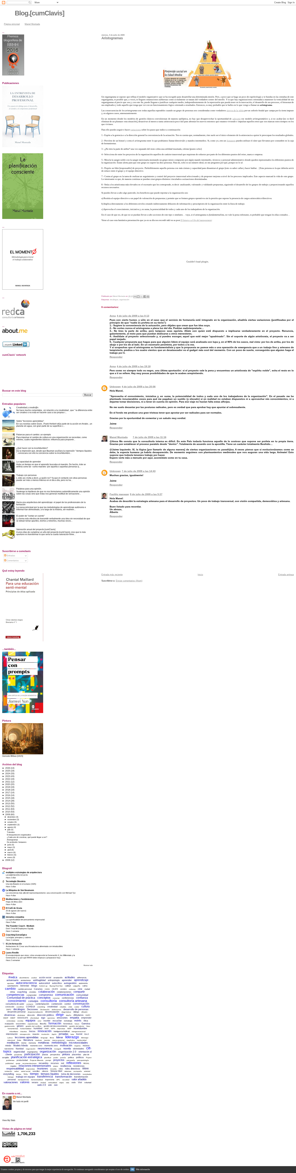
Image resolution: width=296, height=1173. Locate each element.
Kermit (79, 1034)
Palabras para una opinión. (29, 489)
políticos (80, 1057)
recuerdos (43, 1063)
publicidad (9, 1063)
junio (9, 845)
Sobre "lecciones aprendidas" (30, 421)
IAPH (53, 1029)
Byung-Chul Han (56, 986)
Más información (143, 1169)
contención (56, 1004)
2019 (8, 787)
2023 (8, 776)
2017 (8, 792)
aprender (67, 980)
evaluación (9, 1024)
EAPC (88, 1015)
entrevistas (11, 1021)
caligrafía (76, 986)
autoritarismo (12, 986)
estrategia (68, 1021)
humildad (38, 1028)
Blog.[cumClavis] (39, 13)
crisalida (63, 1007)
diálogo (76, 1012)
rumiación (8, 1071)
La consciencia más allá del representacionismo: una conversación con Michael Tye (41, 893)
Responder (116, 357)
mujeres (77, 1046)
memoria (32, 1043)
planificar (47, 1057)
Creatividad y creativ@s (27, 407)
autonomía (83, 983)
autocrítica (57, 983)
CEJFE (55, 989)
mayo (10, 847)
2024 (8, 773)
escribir (47, 1021)
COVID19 (30, 1007)
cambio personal (25, 989)
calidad (68, 986)
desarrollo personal (16, 1012)
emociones (62, 1017)
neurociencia (45, 1048)
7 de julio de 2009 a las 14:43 (139, 471)
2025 (8, 771)
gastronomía (10, 1026)
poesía (63, 1057)
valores (24, 1082)
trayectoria (49, 1080)
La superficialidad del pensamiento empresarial (25, 920)
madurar (38, 1040)
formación (54, 1023)
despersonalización (35, 1012)
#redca (12, 977)
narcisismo (9, 1049)
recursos (55, 1063)
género (20, 1026)
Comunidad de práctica (21, 997)
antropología (54, 980)
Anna (113, 315)
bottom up (43, 986)
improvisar (61, 1029)
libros (52, 1038)
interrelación (12, 1034)
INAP (69, 1029)
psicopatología (83, 1060)
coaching (22, 991)
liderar (59, 1037)
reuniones (42, 1068)
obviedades (78, 1049)
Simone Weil (56, 1071)
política (71, 1057)
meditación (13, 1042)
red (62, 1063)
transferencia (45, 1076)
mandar (47, 1040)
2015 (8, 798)
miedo (8, 1045)
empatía (74, 1017)
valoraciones (11, 1082)
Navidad (20, 1049)
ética (86, 1021)
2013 (8, 803)
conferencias (68, 998)
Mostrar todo (88, 965)
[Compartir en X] (141, 296)
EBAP (5, 1018)
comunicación (64, 994)
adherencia (81, 978)
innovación (44, 1031)
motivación (66, 1045)
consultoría (49, 1001)
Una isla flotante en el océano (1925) (21, 884)
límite (19, 1040)
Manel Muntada (32, 24)
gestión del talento (76, 1026)
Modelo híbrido (20, 1045)
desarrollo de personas (75, 1009)
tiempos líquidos (50, 1073)
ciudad (87, 989)
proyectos (58, 1059)
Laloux (10, 1038)
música (86, 1045)
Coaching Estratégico (16, 935)
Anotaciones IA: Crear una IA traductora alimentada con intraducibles (34, 946)
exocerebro (21, 1024)
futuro (77, 1024)
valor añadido (79, 1079)
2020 (8, 784)
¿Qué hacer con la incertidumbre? (32, 448)
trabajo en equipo (25, 1076)
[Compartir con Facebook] (144, 296)
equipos (30, 1020)
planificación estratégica (26, 1057)
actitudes (70, 977)
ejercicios (51, 1018)
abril (9, 850)
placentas (76, 1054)
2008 (8, 860)
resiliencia (65, 1065)
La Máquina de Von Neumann (20, 890)
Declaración (45, 1009)
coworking (41, 1007)
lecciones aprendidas (27, 1037)
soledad (87, 1071)
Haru (88, 1026)
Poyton (89, 1057)
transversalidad (37, 1080)
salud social (25, 1071)
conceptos (44, 997)
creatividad (52, 1007)
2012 (8, 806)
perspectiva (55, 1055)
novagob (57, 1049)
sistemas (67, 1071)
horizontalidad (25, 1029)
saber (16, 1071)
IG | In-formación (14, 944)
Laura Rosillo (12, 952)
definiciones (56, 1009)
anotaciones (26, 980)
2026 (8, 768)
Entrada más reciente (112, 574)
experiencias (33, 1024)
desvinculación (52, 1012)
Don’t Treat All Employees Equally (20, 928)
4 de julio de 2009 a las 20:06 (139, 386)
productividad (22, 1060)
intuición (36, 1034)
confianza (82, 997)
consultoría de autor (15, 1004)
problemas (10, 1060)
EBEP (12, 1018)
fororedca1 (67, 1024)
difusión (84, 1012)
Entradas (10, 555)
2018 (8, 790)
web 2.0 (41, 1085)
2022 (8, 779)
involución (45, 1034)
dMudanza (78, 1015)
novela (67, 1048)
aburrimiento (24, 978)
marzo (10, 852)
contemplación (42, 1004)
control (67, 1004)
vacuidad (65, 1080)
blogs (34, 985)
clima (12, 992)
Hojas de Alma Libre (14, 902)
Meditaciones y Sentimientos (20, 899)
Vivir (80, 1082)
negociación (30, 1049)
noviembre (12, 819)
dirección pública (45, 1015)
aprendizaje (81, 980)
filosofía (43, 1024)
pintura (66, 1054)
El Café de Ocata (14, 908)
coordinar (20, 1007)
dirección (31, 1015)
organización (124, 300)
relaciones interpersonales (35, 1065)
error (39, 1021)
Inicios (32, 1031)
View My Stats (8, 1120)
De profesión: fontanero (16, 842)
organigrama (32, 1052)
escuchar (57, 1020)
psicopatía (71, 1060)
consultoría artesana (73, 1001)
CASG (47, 989)
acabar (34, 978)
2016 (8, 795)
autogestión (70, 983)
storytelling (8, 1074)
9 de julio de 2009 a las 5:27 (146, 494)
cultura (85, 1006)
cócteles (32, 992)
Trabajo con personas (26, 475)
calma (84, 986)
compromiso (46, 994)
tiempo (34, 1073)
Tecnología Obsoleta (16, 881)
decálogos (114, 300)
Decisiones (32, 1009)
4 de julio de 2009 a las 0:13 (133, 315)
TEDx (25, 1074)
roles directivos (72, 1068)
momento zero (51, 1045)
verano (35, 1082)
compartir (79, 991)
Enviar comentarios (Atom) (129, 580)
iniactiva (23, 1031)
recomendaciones (29, 1063)
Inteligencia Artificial (62, 1031)
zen (56, 1085)
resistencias (78, 1066)
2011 (8, 809)
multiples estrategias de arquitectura (24, 872)
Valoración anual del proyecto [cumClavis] (35, 529)
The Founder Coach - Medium (20, 926)
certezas (72, 989)
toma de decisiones (71, 1074)
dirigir (60, 1014)
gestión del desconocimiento (55, 1026)
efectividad (34, 1018)
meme (23, 1043)
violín (73, 1082)
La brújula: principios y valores (18, 937)
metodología (59, 1042)
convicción (9, 1007)
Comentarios (12, 560)
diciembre (11, 817)
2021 (8, 782)
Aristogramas (12, 840)
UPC (58, 1080)
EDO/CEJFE (22, 1018)
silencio (45, 1071)
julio (9, 830)
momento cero (36, 1046)
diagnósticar (66, 1012)
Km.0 (86, 1034)
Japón (54, 1034)
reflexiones (73, 1063)
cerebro (63, 989)
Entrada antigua (286, 574)
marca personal (58, 1040)
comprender (32, 995)
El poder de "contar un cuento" (30, 516)
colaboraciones (64, 992)
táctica (18, 1074)
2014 (8, 801)
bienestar (24, 986)
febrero (10, 855)
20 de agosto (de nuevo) (16, 911)
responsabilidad (15, 1068)
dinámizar (21, 1015)
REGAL (86, 1063)
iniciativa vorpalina (15, 917)
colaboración (46, 991)
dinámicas (9, 1015)
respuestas (30, 1069)
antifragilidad (39, 980)
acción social (45, 977)
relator (55, 1066)
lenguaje (44, 1038)
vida (67, 1083)
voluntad (87, 1082)
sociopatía (77, 1071)
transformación (63, 1076)
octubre (10, 822)
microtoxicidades (78, 1042)
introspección (25, 1034)
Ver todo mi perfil (20, 1101)
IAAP (47, 1029)
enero (10, 857)
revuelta (53, 1069)
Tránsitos (11, 832)
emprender (86, 1018)
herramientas (13, 1029)
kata (72, 1034)
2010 (8, 812)
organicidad (19, 1051)
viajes (61, 1083)
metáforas (43, 1042)
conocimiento (17, 1001)
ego (43, 1017)
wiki (50, 1085)
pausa (45, 1054)
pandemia (18, 1055)
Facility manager (119, 494)
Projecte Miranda (36, 1060)
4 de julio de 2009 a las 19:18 (134, 366)
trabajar (11, 1077)
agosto (10, 827)
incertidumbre (80, 1028)
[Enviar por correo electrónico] (135, 296)
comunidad (82, 995)
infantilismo (13, 1031)
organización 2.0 (67, 1051)
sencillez (36, 1071)
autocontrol (44, 983)
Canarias (38, 989)
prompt (48, 1060)
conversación (81, 1003)
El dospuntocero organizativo (19, 835)
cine (80, 989)
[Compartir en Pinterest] (148, 296)
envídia (20, 1021)
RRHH (85, 1068)
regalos (13, 1066)
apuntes (10, 983)
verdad (43, 1083)
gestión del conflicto (33, 1026)
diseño (68, 1015)
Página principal (12, 24)
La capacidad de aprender (28, 461)
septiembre (12, 825)
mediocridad (82, 1040)
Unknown (115, 386)
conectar (56, 998)
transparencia (23, 1080)
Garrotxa (86, 1023)
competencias (15, 994)
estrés (77, 1020)
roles (61, 1069)
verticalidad (52, 1083)
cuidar (76, 1007)
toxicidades (87, 1074)
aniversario (12, 980)
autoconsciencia (26, 983)
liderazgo (72, 1037)
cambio (10, 988)
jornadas (63, 1033)
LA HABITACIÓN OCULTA (17, 875)
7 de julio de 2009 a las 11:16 (149, 437)
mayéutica (71, 1040)
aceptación (58, 978)
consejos (33, 1001)
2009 (8, 814)
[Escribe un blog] (138, 296)
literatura (28, 1040)
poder (55, 1057)
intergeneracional (78, 1031)
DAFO (8, 1009)
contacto (29, 1004)
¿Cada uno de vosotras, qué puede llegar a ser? (27, 837)
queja (18, 1063)
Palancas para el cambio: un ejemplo (33, 434)
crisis (70, 1007)
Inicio (200, 574)
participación (32, 1054)
